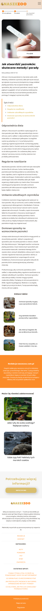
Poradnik (17, 13)
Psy (20, 555)
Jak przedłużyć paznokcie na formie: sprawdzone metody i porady (21, 582)
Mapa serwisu (21, 603)
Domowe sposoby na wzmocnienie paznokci (21, 116)
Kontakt (20, 539)
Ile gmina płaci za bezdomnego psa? (21, 578)
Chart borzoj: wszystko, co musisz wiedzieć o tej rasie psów (28, 345)
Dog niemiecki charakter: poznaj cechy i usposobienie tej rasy (28, 317)
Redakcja (21, 536)
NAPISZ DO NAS (21, 490)
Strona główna (6, 13)
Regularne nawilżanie (15, 109)
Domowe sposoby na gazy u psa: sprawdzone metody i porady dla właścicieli (28, 303)
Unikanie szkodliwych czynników (20, 112)
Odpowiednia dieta (15, 105)
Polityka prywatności (21, 598)
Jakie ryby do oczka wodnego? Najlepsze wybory (21, 424)
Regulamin (21, 607)
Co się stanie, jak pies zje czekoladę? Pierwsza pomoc (21, 588)
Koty (21, 549)
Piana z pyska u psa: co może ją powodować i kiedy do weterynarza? (21, 574)
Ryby (21, 559)
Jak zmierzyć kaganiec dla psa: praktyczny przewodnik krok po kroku (28, 331)
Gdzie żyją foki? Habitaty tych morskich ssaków (21, 459)
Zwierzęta (21, 562)
